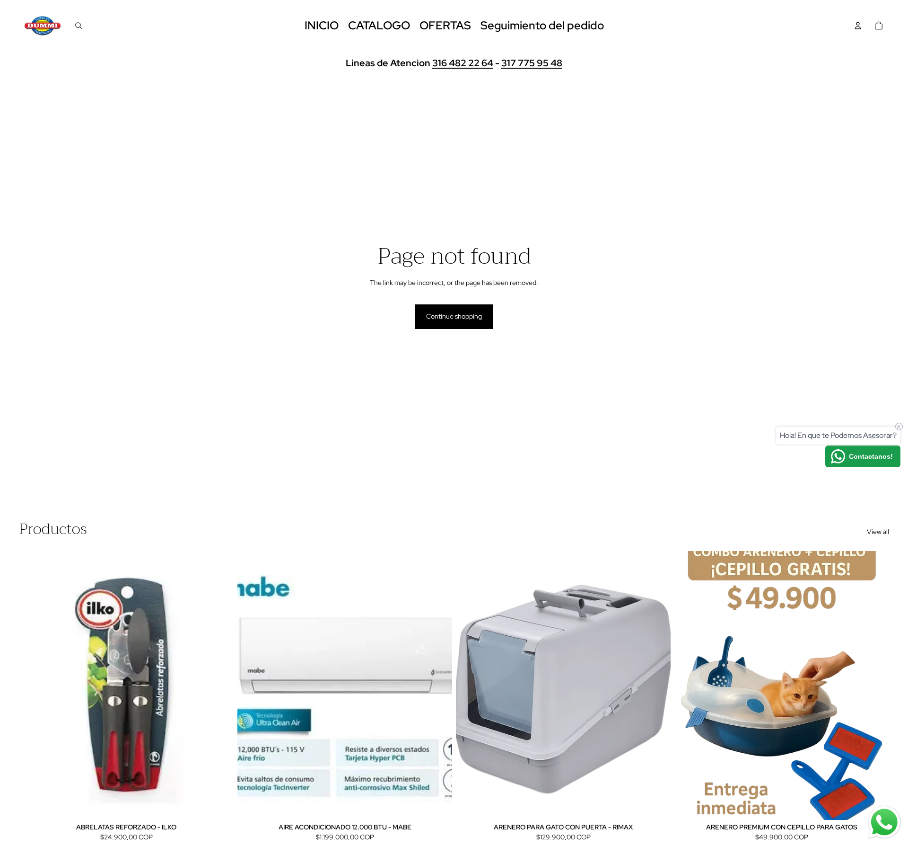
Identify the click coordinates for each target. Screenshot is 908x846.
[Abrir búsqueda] (78, 25)
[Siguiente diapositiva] (438, 685)
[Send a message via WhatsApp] (884, 822)
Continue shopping (454, 316)
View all (878, 531)
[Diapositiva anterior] (251, 685)
